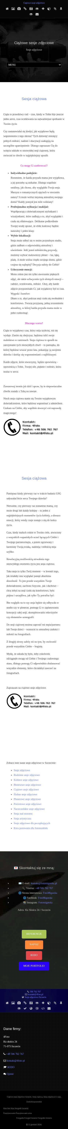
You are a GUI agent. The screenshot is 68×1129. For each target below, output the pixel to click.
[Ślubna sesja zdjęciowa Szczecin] (37, 9)
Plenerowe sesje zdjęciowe (27, 799)
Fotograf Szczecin (31, 1118)
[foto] (43, 1008)
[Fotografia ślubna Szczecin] (31, 1008)
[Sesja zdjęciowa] (25, 1008)
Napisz (34, 944)
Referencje (34, 934)
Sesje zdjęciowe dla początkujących (32, 823)
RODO (34, 955)
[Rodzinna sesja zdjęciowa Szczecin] (19, 9)
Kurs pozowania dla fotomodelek (31, 828)
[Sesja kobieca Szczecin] (37, 1008)
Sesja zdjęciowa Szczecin (35, 997)
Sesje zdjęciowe (22, 770)
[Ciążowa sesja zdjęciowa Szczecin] (31, 9)
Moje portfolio (34, 966)
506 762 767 (35, 991)
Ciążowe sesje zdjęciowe (34, 3)
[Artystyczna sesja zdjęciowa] (31, 14)
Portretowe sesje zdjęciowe (27, 804)
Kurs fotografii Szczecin (19, 1108)
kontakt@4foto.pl (35, 994)
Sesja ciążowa (34, 99)
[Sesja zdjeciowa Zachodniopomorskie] (7, 9)
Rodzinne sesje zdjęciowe (27, 775)
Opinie (10, 1074)
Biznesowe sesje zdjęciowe (27, 784)
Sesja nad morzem (23, 813)
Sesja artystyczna (22, 818)
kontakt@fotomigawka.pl (44, 883)
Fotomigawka (45, 902)
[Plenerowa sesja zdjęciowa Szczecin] (43, 9)
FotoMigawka (50, 893)
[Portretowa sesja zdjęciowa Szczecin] (49, 9)
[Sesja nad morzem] (61, 9)
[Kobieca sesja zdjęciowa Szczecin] (13, 9)
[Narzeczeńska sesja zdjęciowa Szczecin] (55, 9)
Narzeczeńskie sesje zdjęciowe (29, 809)
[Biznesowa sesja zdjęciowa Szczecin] (25, 9)
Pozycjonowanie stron (24, 1113)
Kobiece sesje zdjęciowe (26, 780)
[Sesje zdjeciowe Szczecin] (7, 1003)
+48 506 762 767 (44, 888)
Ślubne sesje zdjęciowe (25, 794)
